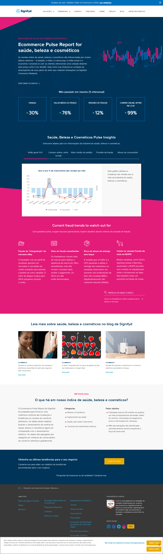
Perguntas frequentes (53, 507)
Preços (112, 11)
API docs (22, 510)
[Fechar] (159, 545)
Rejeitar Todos (154, 543)
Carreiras (48, 512)
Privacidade (75, 518)
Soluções (47, 11)
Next (144, 190)
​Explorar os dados (28, 84)
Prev (19, 190)
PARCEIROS (90, 11)
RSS (131, 526)
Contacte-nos (100, 475)
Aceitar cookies (154, 549)
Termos (73, 505)
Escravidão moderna (78, 536)
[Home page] (19, 489)
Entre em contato (137, 11)
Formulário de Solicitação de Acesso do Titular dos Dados (80, 524)
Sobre (102, 11)
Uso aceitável (76, 514)
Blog (122, 11)
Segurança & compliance (80, 501)
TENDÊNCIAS (63, 11)
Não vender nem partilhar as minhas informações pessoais (125, 543)
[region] (81, 545)
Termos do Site (76, 509)
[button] (53, 11)
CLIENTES (78, 11)
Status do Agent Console (28, 501)
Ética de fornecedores (79, 531)
